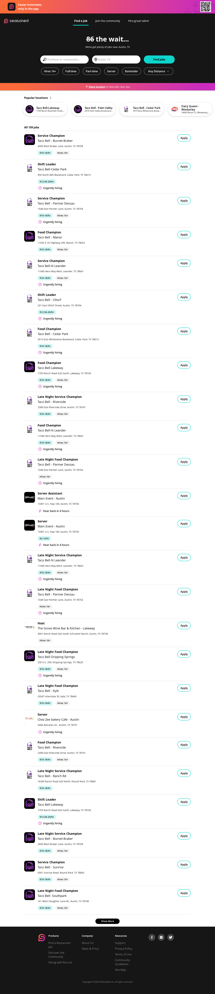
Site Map (120, 970)
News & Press (90, 948)
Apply (184, 138)
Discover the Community (56, 955)
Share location (97, 86)
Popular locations (36, 98)
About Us (88, 943)
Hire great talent (138, 21)
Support (120, 943)
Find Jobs (159, 59)
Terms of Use (123, 954)
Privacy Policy (123, 948)
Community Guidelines (122, 962)
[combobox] (64, 59)
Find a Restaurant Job (59, 945)
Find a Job (80, 21)
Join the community (107, 21)
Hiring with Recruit (60, 962)
